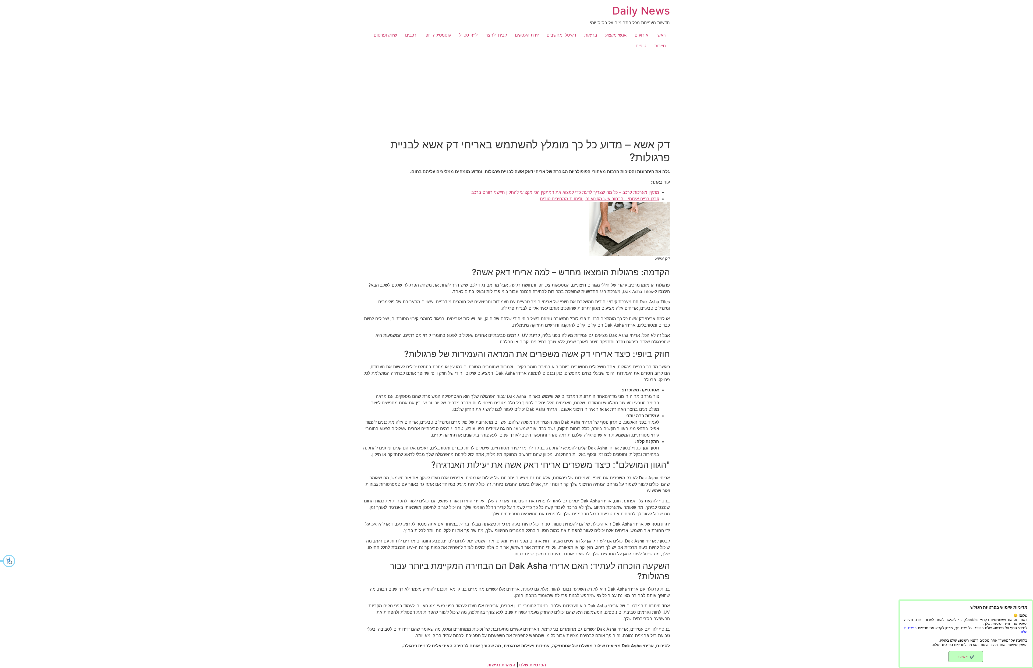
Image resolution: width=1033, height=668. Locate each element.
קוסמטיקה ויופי (437, 35)
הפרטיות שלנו (532, 664)
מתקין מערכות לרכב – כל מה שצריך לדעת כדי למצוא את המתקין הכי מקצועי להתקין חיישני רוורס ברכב (565, 192)
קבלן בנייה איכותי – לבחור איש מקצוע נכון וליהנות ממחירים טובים (599, 198)
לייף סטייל (468, 35)
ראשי (661, 35)
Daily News (641, 10)
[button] (8, 561)
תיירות (660, 45)
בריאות (590, 35)
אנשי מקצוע (616, 35)
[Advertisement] (516, 91)
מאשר (966, 656)
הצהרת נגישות (501, 664)
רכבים (410, 35)
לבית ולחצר (496, 35)
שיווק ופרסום (385, 35)
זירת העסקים (527, 35)
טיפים (641, 45)
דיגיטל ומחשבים (561, 35)
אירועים (641, 35)
